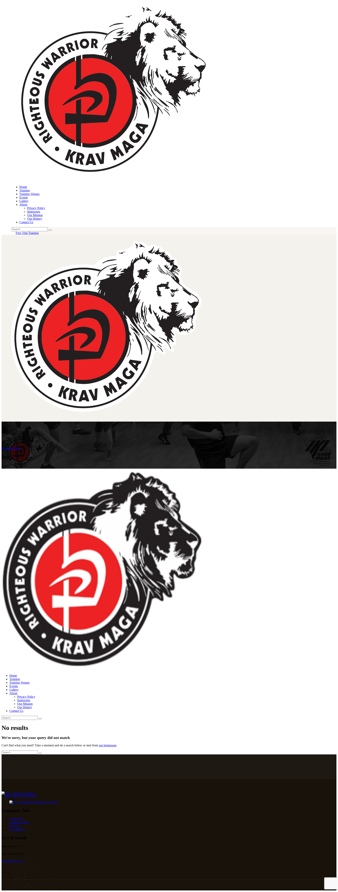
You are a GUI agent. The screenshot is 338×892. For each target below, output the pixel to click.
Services (14, 826)
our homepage (107, 745)
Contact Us (16, 818)
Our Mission (17, 829)
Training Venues (19, 822)
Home (5, 448)
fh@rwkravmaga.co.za (12, 861)
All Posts (14, 448)
